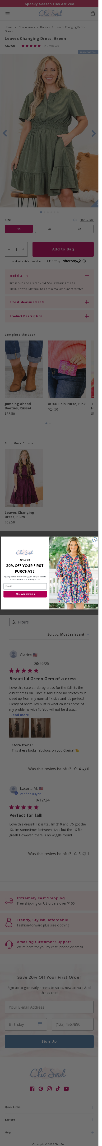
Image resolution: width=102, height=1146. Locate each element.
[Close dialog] (94, 539)
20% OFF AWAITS (25, 594)
